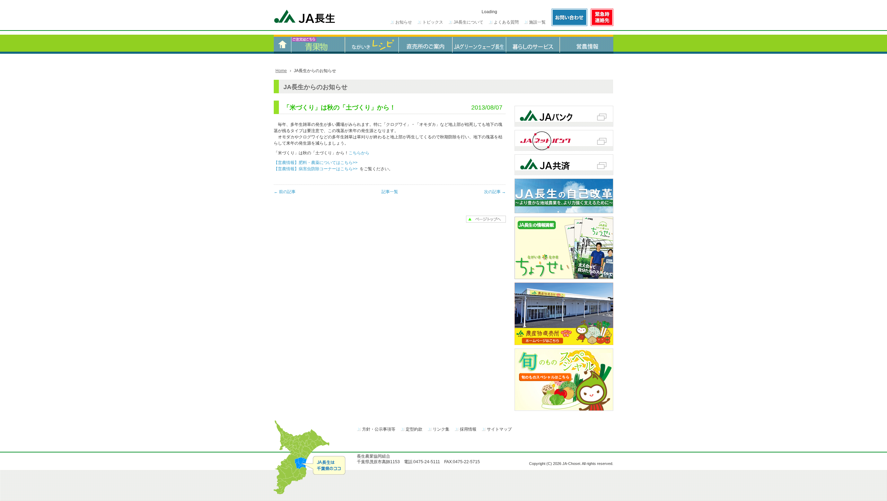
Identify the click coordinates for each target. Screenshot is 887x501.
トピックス (432, 22)
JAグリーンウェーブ (479, 44)
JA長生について (468, 22)
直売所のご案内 (425, 44)
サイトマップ (499, 429)
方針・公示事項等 (378, 429)
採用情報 (468, 429)
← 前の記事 (285, 191)
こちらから (359, 152)
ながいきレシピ (371, 44)
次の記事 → (495, 191)
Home (281, 70)
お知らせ (403, 22)
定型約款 (414, 429)
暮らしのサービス (533, 44)
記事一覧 (389, 191)
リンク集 (441, 429)
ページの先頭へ (486, 219)
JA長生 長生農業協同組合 (305, 17)
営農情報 (586, 44)
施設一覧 (537, 22)
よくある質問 (506, 22)
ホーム (282, 44)
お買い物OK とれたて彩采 (318, 44)
